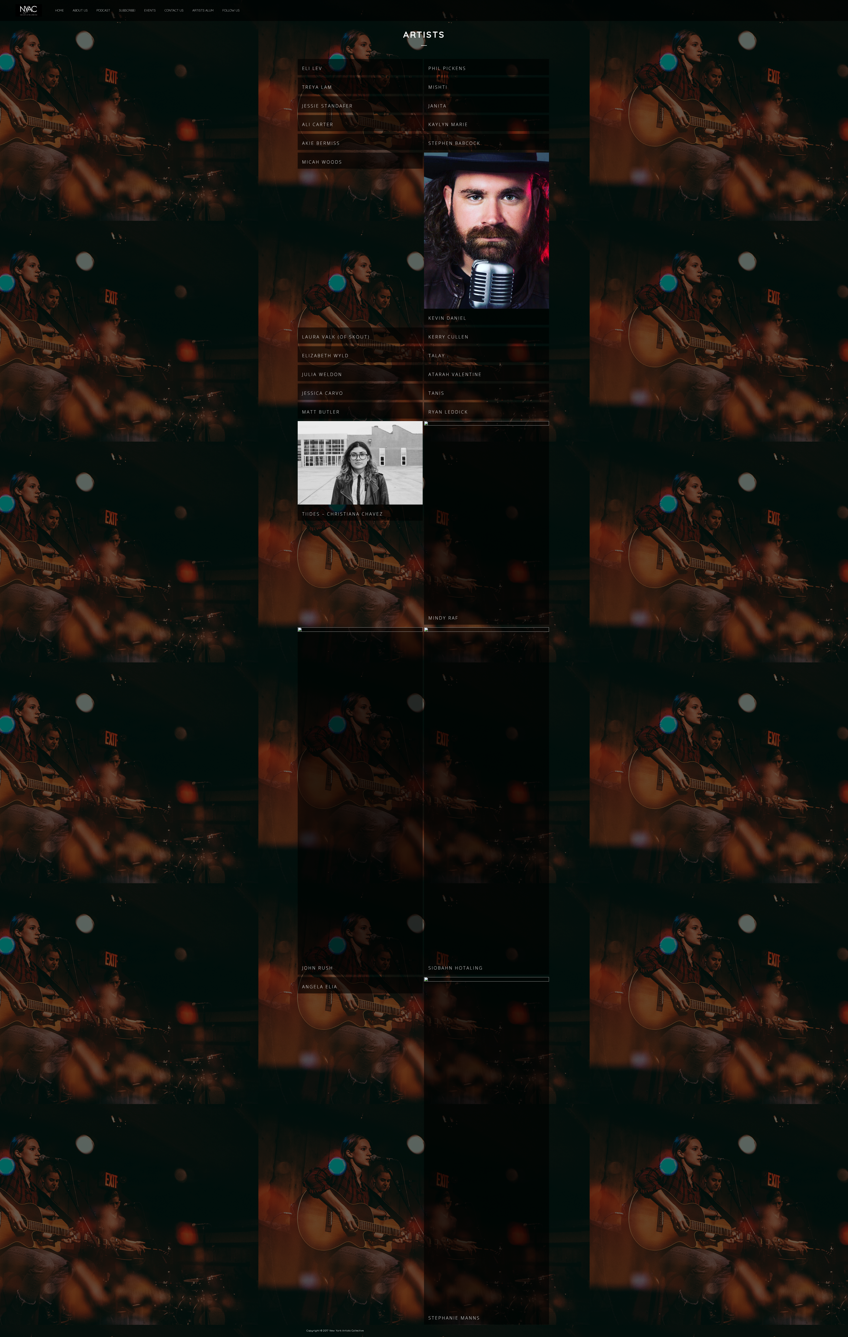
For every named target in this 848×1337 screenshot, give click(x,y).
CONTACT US (174, 10)
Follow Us (231, 10)
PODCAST (103, 10)
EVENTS (150, 10)
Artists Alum (203, 10)
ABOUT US (80, 10)
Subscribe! (127, 10)
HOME (59, 10)
